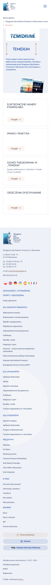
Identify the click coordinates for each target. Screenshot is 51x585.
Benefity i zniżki (9, 340)
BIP (4, 522)
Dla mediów (7, 497)
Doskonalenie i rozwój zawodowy (15, 317)
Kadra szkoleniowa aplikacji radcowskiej (18, 356)
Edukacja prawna (9, 454)
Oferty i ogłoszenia (13, 295)
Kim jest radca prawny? (12, 484)
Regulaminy (7, 573)
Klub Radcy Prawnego (11, 463)
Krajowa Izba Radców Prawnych (15, 360)
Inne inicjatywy (9, 472)
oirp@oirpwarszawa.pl (17, 271)
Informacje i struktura (11, 488)
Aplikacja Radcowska (11, 377)
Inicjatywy (8, 440)
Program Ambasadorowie (13, 430)
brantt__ (21, 579)
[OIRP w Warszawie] (11, 6)
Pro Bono (6, 449)
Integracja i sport (9, 344)
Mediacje (6, 445)
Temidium (7, 493)
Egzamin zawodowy (10, 386)
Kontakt (7, 507)
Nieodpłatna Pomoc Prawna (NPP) (16, 365)
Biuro (5, 513)
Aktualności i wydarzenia (16, 291)
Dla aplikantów (11, 372)
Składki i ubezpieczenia (12, 322)
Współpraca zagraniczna (12, 326)
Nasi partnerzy (8, 502)
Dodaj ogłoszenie (9, 300)
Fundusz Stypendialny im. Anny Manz (17, 434)
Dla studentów (11, 415)
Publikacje (7, 335)
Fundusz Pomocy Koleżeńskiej (14, 458)
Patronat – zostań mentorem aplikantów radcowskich (18, 350)
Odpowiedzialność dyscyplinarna (16, 331)
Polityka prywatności (11, 564)
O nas (6, 479)
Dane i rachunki (9, 517)
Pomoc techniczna (10, 526)
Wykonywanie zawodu (11, 312)
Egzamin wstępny (10, 421)
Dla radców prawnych (15, 307)
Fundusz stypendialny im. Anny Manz (17, 408)
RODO (5, 569)
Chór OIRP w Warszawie (12, 467)
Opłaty (5, 381)
